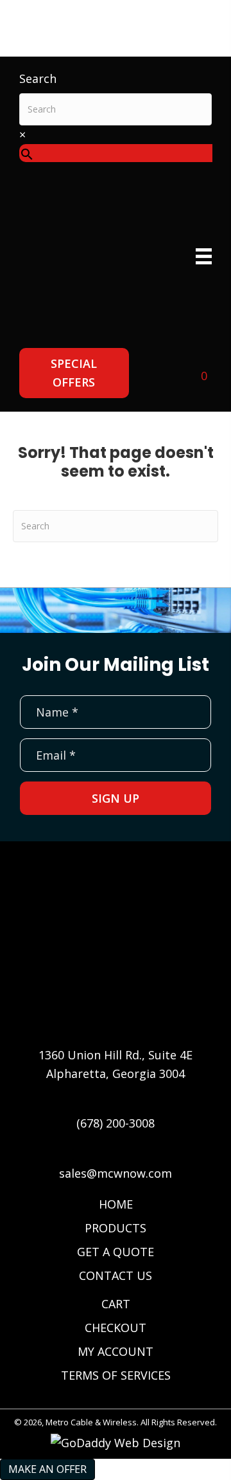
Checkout (115, 1327)
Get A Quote (115, 1251)
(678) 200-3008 (115, 1123)
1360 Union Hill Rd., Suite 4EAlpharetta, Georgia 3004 (115, 1064)
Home (116, 1204)
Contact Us (115, 1275)
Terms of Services (116, 1375)
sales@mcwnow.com (115, 1173)
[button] (74, 373)
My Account (115, 1351)
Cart (115, 1303)
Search (37, 78)
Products (115, 1228)
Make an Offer (47, 1469)
